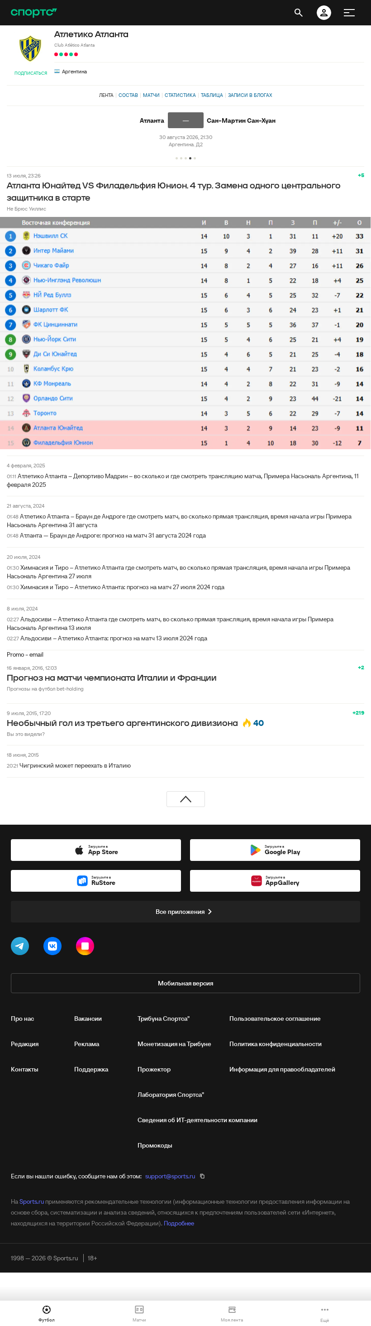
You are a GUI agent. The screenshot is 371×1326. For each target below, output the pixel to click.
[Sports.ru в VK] (54, 948)
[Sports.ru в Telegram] (22, 948)
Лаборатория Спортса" (171, 1095)
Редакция (24, 1044)
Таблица (212, 95)
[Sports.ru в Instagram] (87, 948)
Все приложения (180, 912)
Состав (128, 95)
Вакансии (88, 1018)
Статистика (180, 95)
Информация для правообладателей (282, 1069)
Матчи (151, 95)
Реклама (86, 1044)
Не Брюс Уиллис (26, 208)
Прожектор (154, 1069)
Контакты (24, 1069)
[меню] (349, 13)
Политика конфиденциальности (275, 1044)
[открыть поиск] (298, 13)
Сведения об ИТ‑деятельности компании (197, 1120)
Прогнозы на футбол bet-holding (45, 688)
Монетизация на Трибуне (174, 1044)
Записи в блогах (250, 95)
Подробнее (179, 1223)
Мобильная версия (185, 983)
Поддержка (91, 1069)
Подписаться (30, 73)
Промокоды (155, 1145)
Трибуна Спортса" (164, 1018)
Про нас (22, 1018)
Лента (106, 95)
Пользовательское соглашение (275, 1018)
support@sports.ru (170, 1176)
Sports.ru (31, 1201)
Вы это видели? (26, 733)
